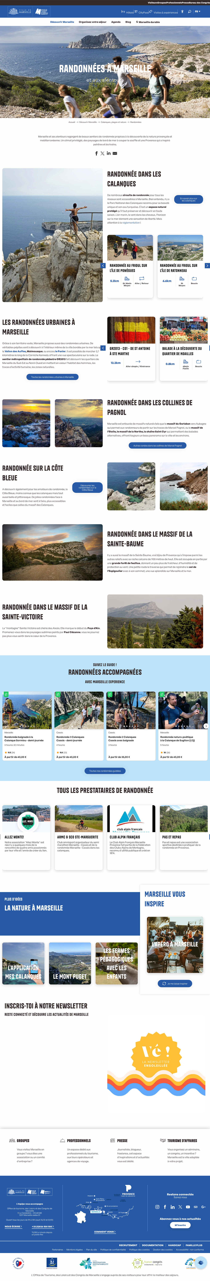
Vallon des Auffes (15, 351)
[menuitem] (29, 11)
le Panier (60, 351)
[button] (189, 11)
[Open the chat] (201, 1262)
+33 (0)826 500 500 (42, 1226)
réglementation (131, 222)
